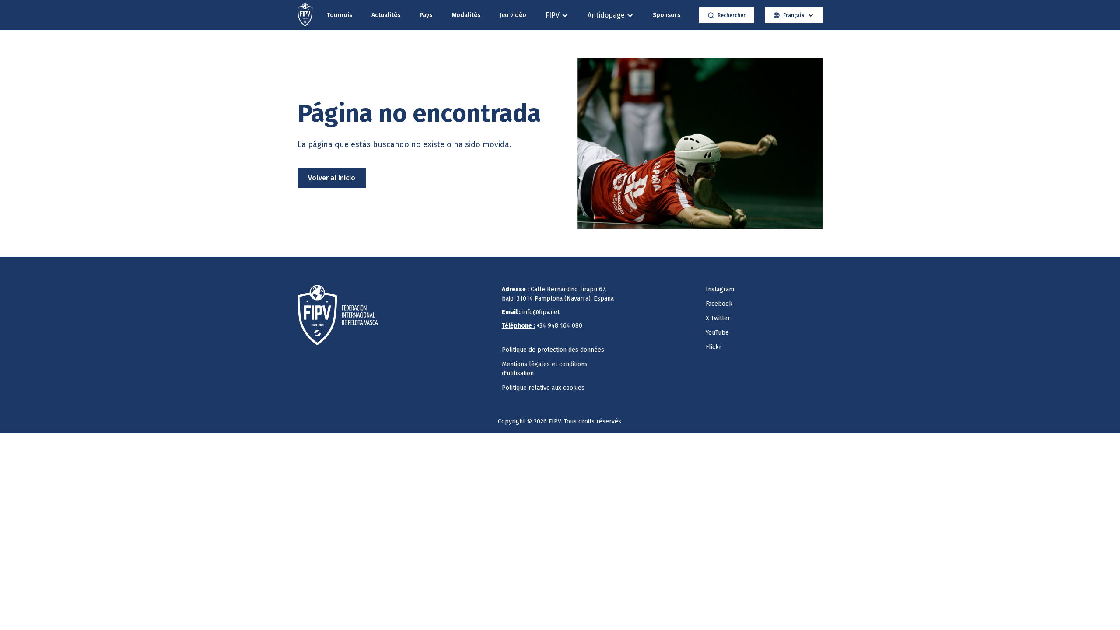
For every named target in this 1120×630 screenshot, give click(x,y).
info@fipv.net (531, 312)
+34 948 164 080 (542, 325)
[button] (557, 15)
